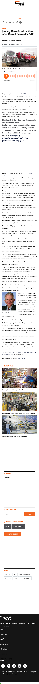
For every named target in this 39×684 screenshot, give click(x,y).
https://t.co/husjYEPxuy (19, 138)
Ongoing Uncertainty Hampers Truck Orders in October (17, 390)
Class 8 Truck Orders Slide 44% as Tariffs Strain (14, 436)
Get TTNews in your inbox (28, 94)
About (2, 629)
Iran (15, 575)
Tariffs (16, 578)
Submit (30, 514)
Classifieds (4, 649)
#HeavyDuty (15, 135)
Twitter (8, 666)
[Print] (20, 22)
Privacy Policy (34, 672)
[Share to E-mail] (13, 22)
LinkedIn (19, 666)
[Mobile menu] (2, 3)
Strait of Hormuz (25, 575)
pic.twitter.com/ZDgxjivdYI (13, 140)
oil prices (8, 578)
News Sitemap (12, 674)
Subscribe (7, 526)
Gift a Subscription (19, 526)
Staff (2, 639)
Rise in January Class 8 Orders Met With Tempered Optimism (18, 413)
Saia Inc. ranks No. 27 (8, 352)
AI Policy (4, 674)
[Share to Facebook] (3, 22)
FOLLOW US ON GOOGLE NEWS (12, 534)
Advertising (4, 644)
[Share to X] (6, 22)
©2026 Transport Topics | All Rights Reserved (14, 672)
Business (4, 28)
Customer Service (6, 659)
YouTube (14, 666)
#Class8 (5, 138)
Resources (4, 654)
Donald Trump (26, 578)
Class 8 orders (22, 358)
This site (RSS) (25, 666)
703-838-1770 (5, 626)
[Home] (19, 3)
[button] (17, 22)
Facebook (3, 666)
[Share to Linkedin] (10, 22)
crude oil (8, 575)
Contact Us (4, 634)
